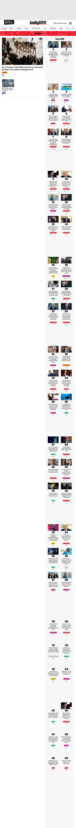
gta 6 (66, 60)
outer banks (66, 678)
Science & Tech (36, 28)
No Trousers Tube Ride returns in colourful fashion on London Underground (22, 68)
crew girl (66, 745)
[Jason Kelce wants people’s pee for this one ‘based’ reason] (53, 197)
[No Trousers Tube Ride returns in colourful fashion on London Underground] (22, 51)
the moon (66, 656)
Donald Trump (66, 188)
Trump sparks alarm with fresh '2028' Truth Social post (66, 449)
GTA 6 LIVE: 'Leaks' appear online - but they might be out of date (66, 54)
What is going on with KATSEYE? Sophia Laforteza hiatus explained (53, 118)
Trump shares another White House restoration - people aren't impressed (53, 54)
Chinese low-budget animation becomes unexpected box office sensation (53, 270)
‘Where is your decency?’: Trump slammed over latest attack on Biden (66, 626)
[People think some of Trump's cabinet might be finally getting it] (66, 486)
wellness (66, 100)
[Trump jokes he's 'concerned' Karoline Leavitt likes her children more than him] (66, 108)
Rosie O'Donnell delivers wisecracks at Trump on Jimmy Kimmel (66, 472)
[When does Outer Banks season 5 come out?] (66, 664)
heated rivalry (53, 632)
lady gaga (53, 412)
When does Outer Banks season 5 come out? (66, 673)
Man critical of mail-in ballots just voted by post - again (53, 228)
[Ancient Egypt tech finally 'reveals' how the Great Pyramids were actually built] (53, 705)
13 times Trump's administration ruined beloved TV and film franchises (53, 383)
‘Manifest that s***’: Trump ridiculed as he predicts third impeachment (66, 316)
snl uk (66, 768)
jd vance (66, 389)
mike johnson (53, 188)
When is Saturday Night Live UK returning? (66, 762)
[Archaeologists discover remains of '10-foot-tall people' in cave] (53, 284)
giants (53, 298)
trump (53, 812)
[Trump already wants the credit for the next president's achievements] (53, 131)
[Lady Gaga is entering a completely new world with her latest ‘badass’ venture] (53, 396)
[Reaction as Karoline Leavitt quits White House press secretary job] (66, 819)
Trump (26, 28)
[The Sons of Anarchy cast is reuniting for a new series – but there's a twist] (66, 260)
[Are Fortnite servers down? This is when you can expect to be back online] (66, 551)
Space (53, 567)
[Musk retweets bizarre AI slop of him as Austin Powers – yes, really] (53, 819)
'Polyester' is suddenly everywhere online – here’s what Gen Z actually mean (53, 537)
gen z (53, 543)
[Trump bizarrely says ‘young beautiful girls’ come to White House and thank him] (53, 794)
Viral (45, 28)
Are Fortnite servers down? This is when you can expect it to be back (66, 561)
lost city (53, 454)
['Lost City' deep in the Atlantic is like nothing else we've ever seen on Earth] (53, 439)
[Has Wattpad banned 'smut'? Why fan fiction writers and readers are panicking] (53, 664)
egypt (53, 721)
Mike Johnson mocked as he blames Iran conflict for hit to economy (53, 184)
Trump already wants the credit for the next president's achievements (53, 142)
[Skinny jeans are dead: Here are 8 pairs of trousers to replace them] (8, 83)
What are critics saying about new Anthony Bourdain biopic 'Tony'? (53, 762)
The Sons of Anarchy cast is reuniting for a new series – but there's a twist (66, 270)
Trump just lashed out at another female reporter (66, 228)
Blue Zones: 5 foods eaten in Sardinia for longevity (66, 96)
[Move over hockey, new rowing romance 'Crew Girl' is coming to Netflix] (66, 729)
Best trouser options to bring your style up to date (7, 90)
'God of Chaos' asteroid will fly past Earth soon (53, 495)
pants (4, 93)
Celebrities (53, 28)
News (11, 28)
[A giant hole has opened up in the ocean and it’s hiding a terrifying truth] (66, 396)
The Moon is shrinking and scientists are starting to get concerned (66, 650)
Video (60, 28)
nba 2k (53, 745)
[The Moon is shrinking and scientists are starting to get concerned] (66, 640)
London (5, 72)
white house (53, 389)
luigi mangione (66, 365)
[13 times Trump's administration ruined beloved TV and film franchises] (53, 373)
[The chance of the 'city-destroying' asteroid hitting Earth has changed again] (53, 551)
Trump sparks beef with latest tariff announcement (53, 471)
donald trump (53, 60)
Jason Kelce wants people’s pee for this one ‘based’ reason (53, 206)
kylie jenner (53, 365)
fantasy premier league (53, 656)
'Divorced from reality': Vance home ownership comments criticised (66, 383)
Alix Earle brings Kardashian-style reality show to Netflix (53, 96)
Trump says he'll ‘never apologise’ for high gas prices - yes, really (66, 206)
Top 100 (4, 28)
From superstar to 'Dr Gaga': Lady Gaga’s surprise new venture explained (53, 407)
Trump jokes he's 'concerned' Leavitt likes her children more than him (66, 118)
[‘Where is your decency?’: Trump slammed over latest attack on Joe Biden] (66, 616)
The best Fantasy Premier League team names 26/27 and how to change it (53, 650)
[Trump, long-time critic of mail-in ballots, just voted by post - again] (53, 219)
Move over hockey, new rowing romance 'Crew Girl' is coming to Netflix (66, 739)
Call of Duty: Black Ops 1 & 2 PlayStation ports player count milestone (66, 805)
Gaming (18, 28)
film (53, 276)
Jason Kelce (53, 210)
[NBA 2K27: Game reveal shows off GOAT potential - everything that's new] (53, 729)
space (53, 500)
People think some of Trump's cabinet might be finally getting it (66, 495)
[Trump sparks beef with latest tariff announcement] (53, 462)
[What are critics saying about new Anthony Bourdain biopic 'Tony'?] (53, 753)
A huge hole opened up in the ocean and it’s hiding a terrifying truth (66, 407)
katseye (53, 123)
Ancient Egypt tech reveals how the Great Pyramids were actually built (53, 715)
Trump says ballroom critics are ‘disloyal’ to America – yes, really (66, 184)
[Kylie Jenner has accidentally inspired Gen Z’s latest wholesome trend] (53, 349)
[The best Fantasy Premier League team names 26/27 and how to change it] (53, 640)
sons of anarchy (66, 276)
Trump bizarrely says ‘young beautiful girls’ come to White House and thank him (53, 806)
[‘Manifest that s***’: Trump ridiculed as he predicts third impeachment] (66, 306)
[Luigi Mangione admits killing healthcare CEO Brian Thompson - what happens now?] (66, 349)
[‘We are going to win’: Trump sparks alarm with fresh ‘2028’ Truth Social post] (66, 439)
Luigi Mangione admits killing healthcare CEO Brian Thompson (66, 358)
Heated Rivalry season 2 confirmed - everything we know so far (53, 626)
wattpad (53, 678)
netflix (53, 100)
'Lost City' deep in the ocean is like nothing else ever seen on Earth (53, 449)
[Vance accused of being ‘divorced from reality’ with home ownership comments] (66, 373)
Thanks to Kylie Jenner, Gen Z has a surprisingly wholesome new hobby (53, 359)
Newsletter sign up (62, 23)
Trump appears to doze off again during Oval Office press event (66, 141)
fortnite (66, 567)
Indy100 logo (38, 23)
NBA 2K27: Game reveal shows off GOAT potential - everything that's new (53, 739)
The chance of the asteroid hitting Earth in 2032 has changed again (53, 560)
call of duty (66, 812)
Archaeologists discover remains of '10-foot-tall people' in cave (53, 293)
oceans (66, 412)
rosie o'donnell (66, 478)
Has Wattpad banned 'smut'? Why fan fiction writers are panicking (53, 673)
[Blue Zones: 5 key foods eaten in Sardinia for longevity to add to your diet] (66, 86)
